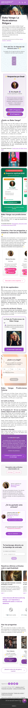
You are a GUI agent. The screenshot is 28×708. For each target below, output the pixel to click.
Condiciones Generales (7, 693)
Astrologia (10, 472)
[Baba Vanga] (14, 345)
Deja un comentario (13, 533)
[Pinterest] (17, 684)
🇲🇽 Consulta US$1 (10, 269)
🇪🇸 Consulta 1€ (10, 272)
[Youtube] (14, 684)
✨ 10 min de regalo (10, 660)
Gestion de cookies (19, 693)
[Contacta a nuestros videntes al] (22, 2)
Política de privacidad (6, 694)
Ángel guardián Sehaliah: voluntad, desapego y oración (11, 583)
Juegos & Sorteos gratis (19, 688)
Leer (2, 593)
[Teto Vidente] (10, 649)
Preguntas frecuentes (6, 688)
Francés (23, 697)
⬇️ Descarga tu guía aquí (14, 349)
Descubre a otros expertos (13, 280)
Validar (14, 558)
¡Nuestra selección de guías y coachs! (13, 670)
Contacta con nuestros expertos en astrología (13, 456)
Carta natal (17, 472)
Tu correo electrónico (8, 372)
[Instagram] (12, 684)
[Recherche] (20, 2)
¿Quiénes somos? (19, 687)
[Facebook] (9, 684)
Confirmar (14, 379)
